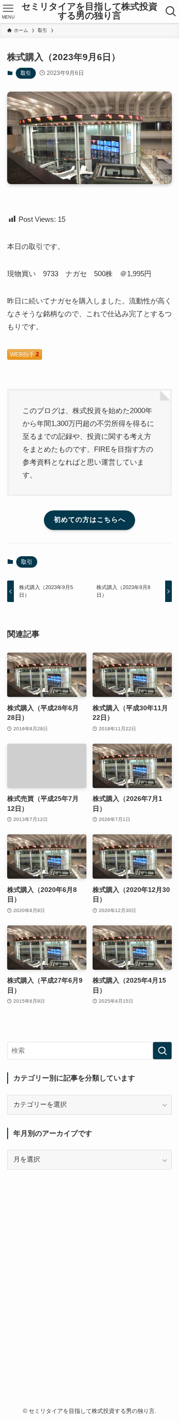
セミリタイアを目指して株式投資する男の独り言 (89, 11)
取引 (26, 73)
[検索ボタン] (171, 11)
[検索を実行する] (162, 1050)
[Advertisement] (89, 1272)
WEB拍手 (24, 354)
